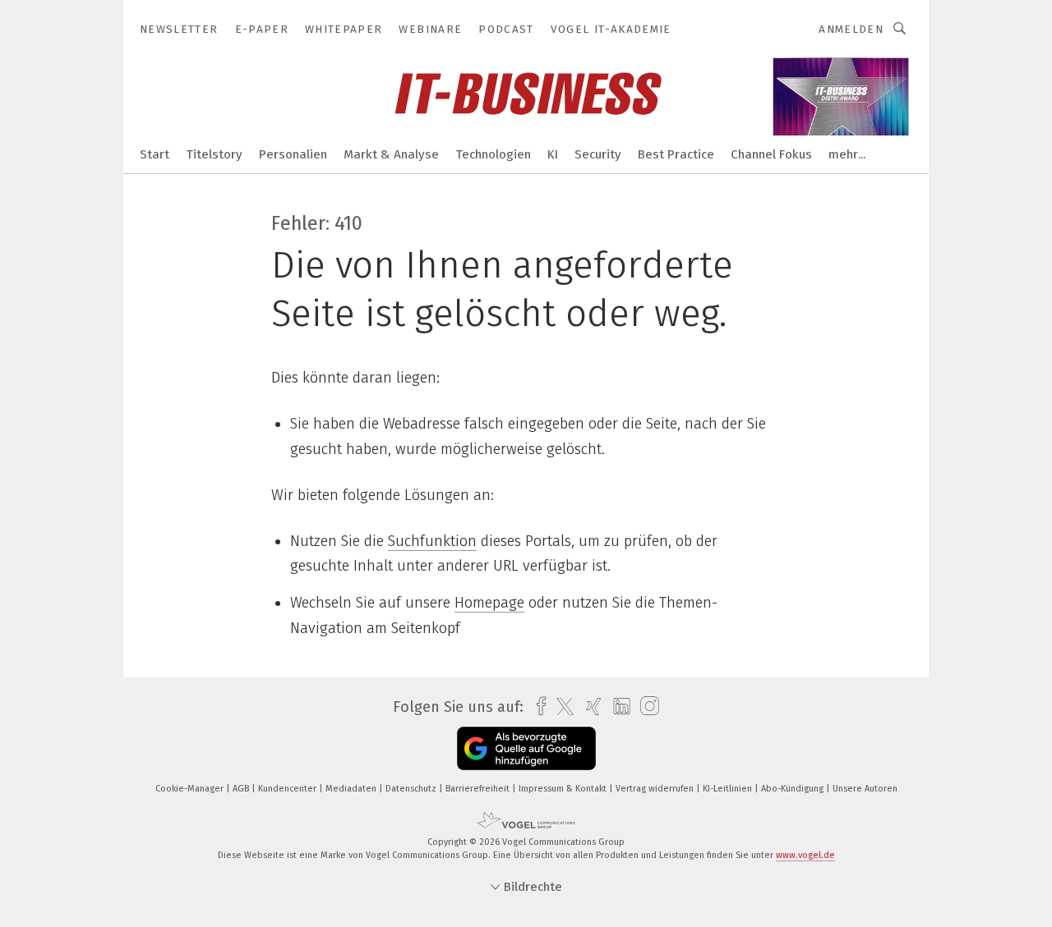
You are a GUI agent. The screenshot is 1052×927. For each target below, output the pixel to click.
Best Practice (676, 154)
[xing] (589, 706)
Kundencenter (288, 788)
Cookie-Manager (190, 788)
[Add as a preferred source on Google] (526, 748)
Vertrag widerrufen (656, 788)
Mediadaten (352, 788)
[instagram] (645, 706)
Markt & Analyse (391, 154)
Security (597, 154)
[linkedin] (617, 707)
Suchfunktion (432, 541)
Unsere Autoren (865, 788)
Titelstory (214, 154)
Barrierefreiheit (478, 788)
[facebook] (537, 706)
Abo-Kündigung (793, 788)
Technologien (493, 154)
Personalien (293, 154)
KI (552, 154)
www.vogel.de (805, 855)
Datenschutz (412, 788)
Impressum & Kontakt (564, 788)
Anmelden (851, 29)
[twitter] (561, 706)
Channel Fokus (771, 154)
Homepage (489, 603)
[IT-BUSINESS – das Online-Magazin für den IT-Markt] (154, 153)
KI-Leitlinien (728, 788)
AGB (242, 788)
